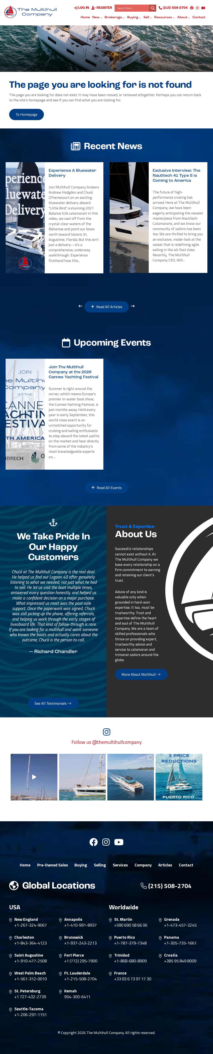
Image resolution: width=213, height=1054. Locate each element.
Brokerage (114, 17)
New (96, 17)
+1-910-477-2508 (30, 961)
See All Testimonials (51, 703)
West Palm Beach (30, 973)
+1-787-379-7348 (130, 943)
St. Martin (123, 919)
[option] (54, 217)
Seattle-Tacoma (28, 1009)
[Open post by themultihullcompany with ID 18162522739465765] (82, 777)
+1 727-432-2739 (30, 997)
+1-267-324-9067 (30, 925)
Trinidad (121, 955)
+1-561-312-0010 (30, 979)
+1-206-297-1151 (30, 1015)
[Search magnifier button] (152, 8)
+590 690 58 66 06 (130, 925)
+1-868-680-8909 (130, 961)
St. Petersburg (27, 991)
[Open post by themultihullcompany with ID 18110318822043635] (130, 777)
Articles (165, 865)
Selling (100, 865)
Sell (147, 17)
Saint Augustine (28, 955)
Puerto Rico (124, 937)
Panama (171, 937)
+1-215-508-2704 (80, 979)
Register (104, 8)
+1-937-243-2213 (80, 943)
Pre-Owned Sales (52, 865)
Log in (83, 8)
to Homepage (26, 114)
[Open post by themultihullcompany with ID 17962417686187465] (34, 777)
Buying (133, 17)
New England (26, 919)
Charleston (24, 937)
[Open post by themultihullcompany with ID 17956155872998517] (179, 777)
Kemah (70, 991)
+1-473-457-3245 (180, 925)
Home (85, 17)
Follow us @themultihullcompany (107, 742)
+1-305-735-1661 (180, 943)
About (182, 17)
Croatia (171, 955)
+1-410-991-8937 (80, 925)
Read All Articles (108, 307)
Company (143, 865)
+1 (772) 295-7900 (80, 961)
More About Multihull (139, 674)
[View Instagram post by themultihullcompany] (53, 796)
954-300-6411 (77, 997)
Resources (163, 17)
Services (120, 865)
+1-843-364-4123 (30, 943)
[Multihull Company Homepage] (31, 11)
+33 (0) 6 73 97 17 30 (132, 979)
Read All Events (109, 487)
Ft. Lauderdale (77, 973)
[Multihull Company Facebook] (191, 8)
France (120, 973)
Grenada (172, 919)
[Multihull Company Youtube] (203, 8)
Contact (198, 17)
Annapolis (73, 919)
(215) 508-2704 (175, 8)
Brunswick (73, 937)
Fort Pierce (74, 955)
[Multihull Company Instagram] (197, 8)
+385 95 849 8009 (180, 961)
